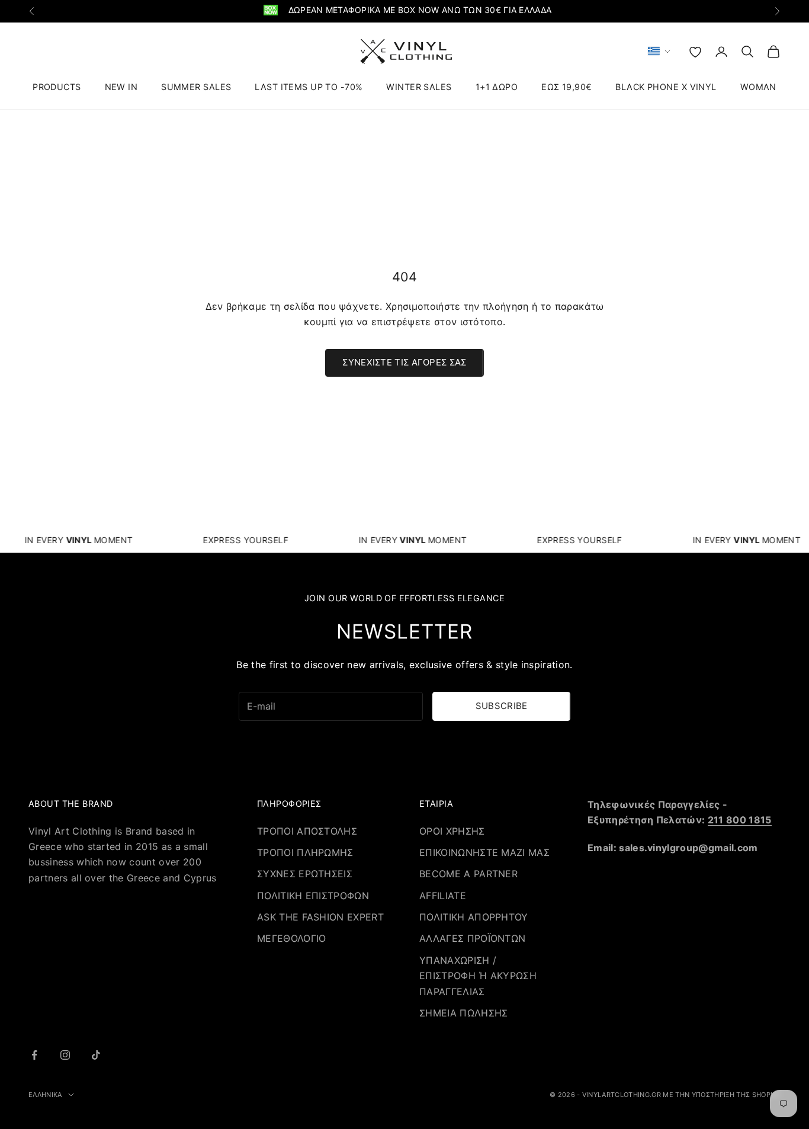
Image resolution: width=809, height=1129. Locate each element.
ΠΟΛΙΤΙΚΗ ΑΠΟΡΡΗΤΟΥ (473, 917)
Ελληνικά (45, 1094)
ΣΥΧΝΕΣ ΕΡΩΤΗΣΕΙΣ (304, 874)
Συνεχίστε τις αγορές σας (404, 362)
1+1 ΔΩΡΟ (497, 87)
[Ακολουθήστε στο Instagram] (65, 1055)
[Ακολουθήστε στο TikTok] (96, 1055)
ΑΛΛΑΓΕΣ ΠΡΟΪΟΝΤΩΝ (472, 938)
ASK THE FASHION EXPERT (320, 917)
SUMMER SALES (196, 87)
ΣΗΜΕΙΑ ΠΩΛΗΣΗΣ (463, 1013)
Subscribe (502, 705)
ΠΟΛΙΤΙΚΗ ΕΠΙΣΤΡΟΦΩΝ (313, 896)
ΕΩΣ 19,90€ (566, 87)
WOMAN (758, 87)
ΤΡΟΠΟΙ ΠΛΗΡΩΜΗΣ (305, 852)
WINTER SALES (418, 87)
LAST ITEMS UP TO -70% (308, 87)
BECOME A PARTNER (468, 874)
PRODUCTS (57, 87)
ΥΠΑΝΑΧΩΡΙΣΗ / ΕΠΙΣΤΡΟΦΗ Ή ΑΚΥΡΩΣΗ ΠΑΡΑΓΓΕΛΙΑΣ (478, 976)
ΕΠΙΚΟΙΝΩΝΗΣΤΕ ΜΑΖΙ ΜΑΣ (484, 852)
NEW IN (121, 87)
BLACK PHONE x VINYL (665, 87)
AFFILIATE (442, 896)
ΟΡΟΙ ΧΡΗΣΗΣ (452, 831)
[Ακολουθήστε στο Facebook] (34, 1055)
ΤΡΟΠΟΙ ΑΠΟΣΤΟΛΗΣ (307, 831)
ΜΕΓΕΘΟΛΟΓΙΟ (291, 938)
